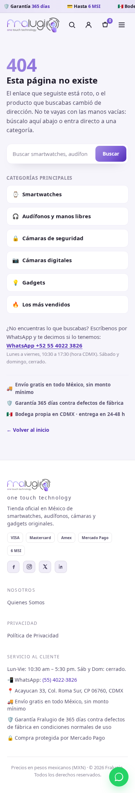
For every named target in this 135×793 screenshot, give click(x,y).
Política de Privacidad (33, 635)
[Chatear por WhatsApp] (119, 777)
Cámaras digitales (42, 260)
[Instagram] (29, 567)
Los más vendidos (41, 304)
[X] (45, 567)
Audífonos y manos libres (51, 216)
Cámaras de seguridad (48, 238)
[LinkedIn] (61, 567)
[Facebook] (13, 567)
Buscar (111, 153)
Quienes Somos (26, 602)
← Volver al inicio (27, 429)
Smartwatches (37, 194)
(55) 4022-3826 (59, 679)
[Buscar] (72, 25)
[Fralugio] (33, 25)
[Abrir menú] (122, 25)
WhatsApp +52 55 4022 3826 (44, 345)
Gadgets (28, 282)
